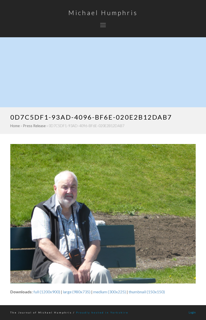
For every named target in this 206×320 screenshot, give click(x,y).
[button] (103, 24)
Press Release (34, 126)
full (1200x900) (46, 291)
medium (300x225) (109, 291)
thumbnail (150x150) (147, 291)
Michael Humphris (103, 12)
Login (192, 312)
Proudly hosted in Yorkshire (102, 312)
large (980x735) (76, 291)
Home (15, 126)
